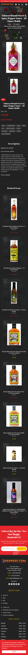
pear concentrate (6, 133)
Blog (4, 598)
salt (3, 128)
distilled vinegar (10, 125)
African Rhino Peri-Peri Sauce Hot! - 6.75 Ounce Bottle (14, 392)
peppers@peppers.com (15, 578)
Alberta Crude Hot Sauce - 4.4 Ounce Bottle (14, 468)
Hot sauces (16, 24)
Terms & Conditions (8, 615)
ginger (18, 131)
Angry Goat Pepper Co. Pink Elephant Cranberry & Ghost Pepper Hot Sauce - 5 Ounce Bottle (14, 511)
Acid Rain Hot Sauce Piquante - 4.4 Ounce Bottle (14, 268)
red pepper (12, 131)
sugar (18, 125)
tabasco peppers (10, 128)
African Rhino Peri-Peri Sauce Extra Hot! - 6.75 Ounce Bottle (14, 352)
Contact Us (6, 607)
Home (9, 24)
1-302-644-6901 (15, 575)
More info (4, 648)
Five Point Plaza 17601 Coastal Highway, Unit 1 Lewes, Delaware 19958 (14, 568)
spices (18, 128)
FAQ (4, 600)
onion (3, 125)
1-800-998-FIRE (16, 573)
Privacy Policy (7, 612)
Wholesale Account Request (11, 610)
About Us (5, 595)
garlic (23, 125)
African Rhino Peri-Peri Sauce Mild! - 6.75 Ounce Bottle (14, 433)
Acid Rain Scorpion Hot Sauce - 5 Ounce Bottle (14, 310)
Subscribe (20, 548)
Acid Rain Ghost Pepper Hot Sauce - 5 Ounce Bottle (14, 227)
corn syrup (4, 131)
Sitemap (5, 603)
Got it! (14, 651)
